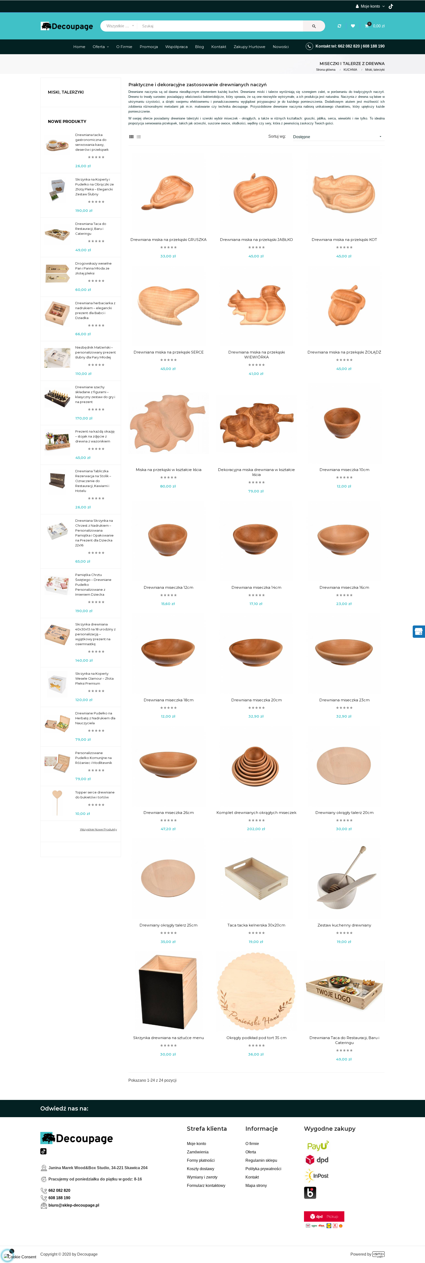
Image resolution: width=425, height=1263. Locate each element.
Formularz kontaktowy (206, 1185)
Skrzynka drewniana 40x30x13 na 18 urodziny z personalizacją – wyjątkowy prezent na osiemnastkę (95, 634)
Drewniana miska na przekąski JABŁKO (256, 239)
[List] (139, 137)
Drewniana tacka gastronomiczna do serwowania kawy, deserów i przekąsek (92, 142)
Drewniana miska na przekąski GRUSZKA (168, 239)
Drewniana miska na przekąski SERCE (169, 352)
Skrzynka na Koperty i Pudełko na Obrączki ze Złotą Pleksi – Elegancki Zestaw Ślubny (94, 186)
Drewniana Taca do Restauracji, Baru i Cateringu (90, 229)
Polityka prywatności (263, 1169)
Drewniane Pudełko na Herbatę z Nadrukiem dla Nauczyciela (95, 718)
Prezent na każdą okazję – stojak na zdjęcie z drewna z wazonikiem (95, 436)
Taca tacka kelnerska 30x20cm (256, 925)
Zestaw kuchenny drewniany (344, 925)
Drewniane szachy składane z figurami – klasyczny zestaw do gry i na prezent (95, 394)
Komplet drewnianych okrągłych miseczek (256, 812)
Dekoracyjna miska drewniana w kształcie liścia (256, 472)
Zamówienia (198, 1152)
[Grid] (131, 137)
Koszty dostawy (200, 1169)
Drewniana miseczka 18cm (169, 700)
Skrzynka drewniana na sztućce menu (168, 1037)
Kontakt (252, 1177)
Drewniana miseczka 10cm (344, 469)
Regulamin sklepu (261, 1160)
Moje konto (196, 1144)
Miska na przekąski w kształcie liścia (168, 469)
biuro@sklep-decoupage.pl (73, 1205)
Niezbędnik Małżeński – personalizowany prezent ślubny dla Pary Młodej (95, 352)
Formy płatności (201, 1160)
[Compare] (340, 26)
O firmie (252, 1144)
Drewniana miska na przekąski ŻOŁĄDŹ (344, 352)
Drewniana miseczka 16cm (344, 587)
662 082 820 (349, 46)
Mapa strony (256, 1185)
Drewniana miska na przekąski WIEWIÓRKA (256, 354)
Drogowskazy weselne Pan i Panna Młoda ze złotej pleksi (93, 268)
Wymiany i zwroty (202, 1177)
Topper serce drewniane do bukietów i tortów (95, 794)
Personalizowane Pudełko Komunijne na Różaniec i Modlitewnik (93, 758)
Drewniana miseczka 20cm (256, 700)
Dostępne (337, 137)
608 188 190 (374, 46)
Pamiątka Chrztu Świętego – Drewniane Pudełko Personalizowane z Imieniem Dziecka (93, 584)
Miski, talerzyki (66, 92)
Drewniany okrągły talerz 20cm (344, 812)
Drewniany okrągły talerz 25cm (168, 925)
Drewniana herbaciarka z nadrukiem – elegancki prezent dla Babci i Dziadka (95, 310)
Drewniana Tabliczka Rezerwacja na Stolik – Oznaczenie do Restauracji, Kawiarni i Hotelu (93, 481)
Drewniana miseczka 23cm (344, 700)
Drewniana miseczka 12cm (168, 587)
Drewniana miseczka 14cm (256, 587)
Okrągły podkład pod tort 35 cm (257, 1037)
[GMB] (418, 631)
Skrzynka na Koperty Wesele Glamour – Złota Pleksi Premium (94, 678)
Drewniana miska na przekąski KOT (344, 239)
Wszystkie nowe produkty (98, 829)
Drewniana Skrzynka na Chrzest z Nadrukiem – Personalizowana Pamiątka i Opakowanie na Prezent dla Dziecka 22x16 (94, 533)
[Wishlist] (353, 26)
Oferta (250, 1152)
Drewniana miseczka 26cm (168, 812)
